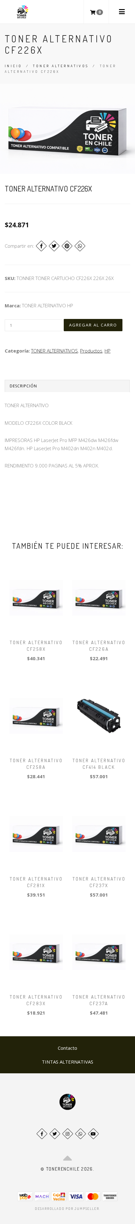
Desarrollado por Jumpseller (67, 1208)
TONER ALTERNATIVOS (61, 66)
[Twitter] (54, 246)
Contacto (67, 1048)
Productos (91, 351)
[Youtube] (93, 1134)
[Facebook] (41, 246)
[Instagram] (68, 1134)
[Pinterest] (67, 246)
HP (108, 351)
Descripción (23, 386)
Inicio (13, 66)
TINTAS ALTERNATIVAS (67, 1062)
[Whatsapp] (80, 1134)
